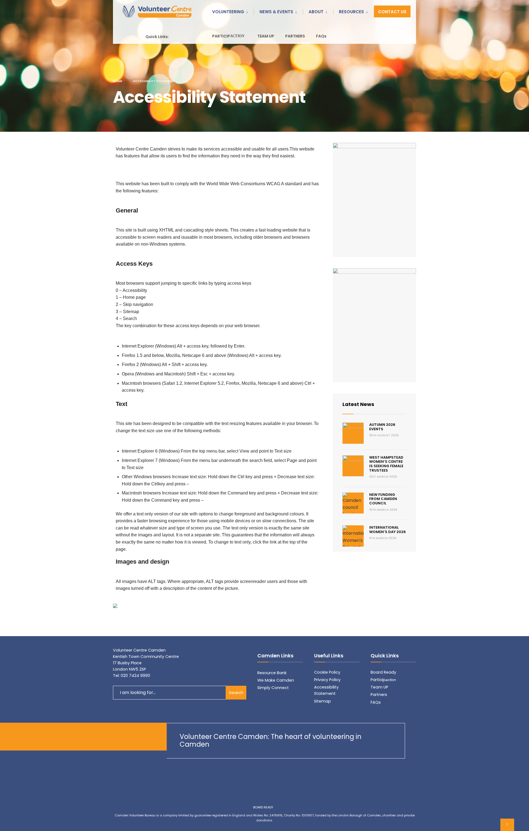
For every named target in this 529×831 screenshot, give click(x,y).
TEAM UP (265, 36)
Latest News (358, 404)
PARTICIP (228, 36)
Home (117, 81)
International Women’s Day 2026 (387, 529)
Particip (383, 679)
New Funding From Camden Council (383, 499)
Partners (379, 694)
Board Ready (383, 672)
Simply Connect (273, 687)
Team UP (379, 687)
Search (236, 692)
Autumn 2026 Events (382, 427)
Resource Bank (272, 673)
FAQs (321, 36)
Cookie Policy (327, 672)
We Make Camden (275, 680)
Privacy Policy (327, 679)
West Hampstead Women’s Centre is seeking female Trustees (386, 464)
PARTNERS (295, 36)
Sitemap (322, 701)
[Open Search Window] (406, 36)
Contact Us (392, 12)
